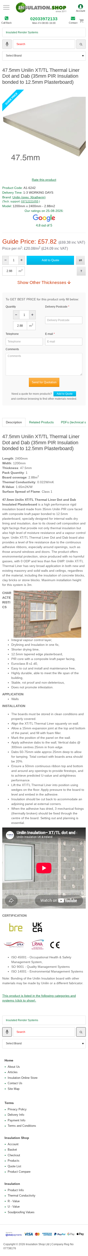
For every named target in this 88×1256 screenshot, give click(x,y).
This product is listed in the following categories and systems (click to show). (39, 998)
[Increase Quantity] (22, 260)
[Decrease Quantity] (5, 260)
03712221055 (29, 201)
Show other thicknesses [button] (41, 282)
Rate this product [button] (44, 179)
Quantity (11, 306)
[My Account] (80, 7)
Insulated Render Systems (22, 32)
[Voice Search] (7, 44)
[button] (50, 260)
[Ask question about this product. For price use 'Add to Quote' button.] (81, 271)
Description (14, 422)
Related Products (41, 422)
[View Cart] (83, 20)
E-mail (49, 334)
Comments (12, 349)
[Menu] (6, 7)
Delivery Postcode (56, 306)
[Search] (81, 44)
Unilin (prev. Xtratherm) (29, 197)
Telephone (12, 334)
